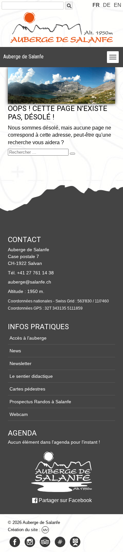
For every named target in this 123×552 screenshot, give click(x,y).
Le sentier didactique (31, 376)
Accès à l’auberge (28, 338)
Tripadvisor (45, 542)
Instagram (30, 542)
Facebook (15, 542)
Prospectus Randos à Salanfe (40, 401)
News (15, 350)
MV (45, 530)
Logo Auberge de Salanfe (61, 27)
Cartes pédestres (27, 388)
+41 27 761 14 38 (35, 272)
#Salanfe (60, 542)
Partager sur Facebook (65, 500)
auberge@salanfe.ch (29, 281)
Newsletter (20, 363)
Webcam (19, 414)
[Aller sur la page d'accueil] (61, 472)
